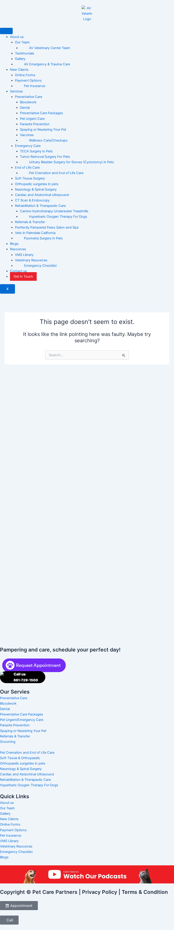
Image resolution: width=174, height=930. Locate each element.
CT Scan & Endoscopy (32, 200)
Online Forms (25, 75)
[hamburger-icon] (6, 31)
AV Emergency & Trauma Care (47, 64)
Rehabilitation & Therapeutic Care (40, 206)
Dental (25, 108)
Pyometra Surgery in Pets (43, 238)
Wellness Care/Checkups (48, 140)
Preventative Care (28, 97)
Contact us (18, 271)
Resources (18, 249)
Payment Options (28, 80)
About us (17, 37)
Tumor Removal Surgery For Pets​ (45, 157)
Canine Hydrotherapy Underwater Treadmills (54, 211)
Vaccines (27, 135)
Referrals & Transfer (30, 222)
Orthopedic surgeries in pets (36, 184)
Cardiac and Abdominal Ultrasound (42, 195)
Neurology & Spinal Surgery (36, 189)
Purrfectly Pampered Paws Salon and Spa (46, 227)
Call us (26, 677)
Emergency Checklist (40, 266)
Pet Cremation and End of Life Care (56, 173)
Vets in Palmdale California (35, 233)
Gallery (20, 59)
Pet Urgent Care (32, 119)
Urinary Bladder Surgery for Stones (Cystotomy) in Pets (71, 162)
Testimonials (24, 53)
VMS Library (24, 255)
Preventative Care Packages (41, 113)
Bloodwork (28, 102)
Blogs (14, 244)
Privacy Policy (99, 892)
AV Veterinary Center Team (49, 48)
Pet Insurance (34, 86)
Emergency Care (28, 146)
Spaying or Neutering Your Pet (43, 129)
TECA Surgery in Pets (36, 151)
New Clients (19, 70)
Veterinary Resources (31, 260)
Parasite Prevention (35, 124)
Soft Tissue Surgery (30, 178)
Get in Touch (23, 276)
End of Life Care (27, 167)
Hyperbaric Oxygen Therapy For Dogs (58, 217)
